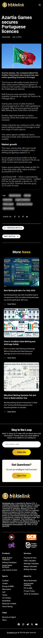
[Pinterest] (23, 216)
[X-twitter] (32, 624)
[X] (19, 216)
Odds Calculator (30, 561)
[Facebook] (15, 216)
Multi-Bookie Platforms (7, 559)
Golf (3, 592)
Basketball (6, 601)
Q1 (28, 152)
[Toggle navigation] (34, 5)
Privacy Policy (29, 591)
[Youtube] (36, 624)
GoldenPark (8, 200)
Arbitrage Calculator (31, 564)
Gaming (27, 195)
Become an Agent (9, 617)
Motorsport (6, 589)
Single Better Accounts (7, 566)
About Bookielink (30, 581)
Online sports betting (24, 204)
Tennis (4, 595)
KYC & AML (28, 588)
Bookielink (6, 37)
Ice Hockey (6, 598)
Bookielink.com (12, 632)
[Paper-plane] (27, 624)
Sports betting (8, 208)
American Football (9, 604)
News (4, 620)
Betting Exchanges (9, 562)
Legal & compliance (22, 200)
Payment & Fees (30, 558)
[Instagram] (23, 624)
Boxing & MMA (8, 586)
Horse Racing (7, 606)
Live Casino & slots (9, 570)
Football (5, 581)
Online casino (8, 204)
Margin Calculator (30, 566)
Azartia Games (15, 195)
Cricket (5, 583)
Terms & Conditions (31, 594)
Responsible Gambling (29, 584)
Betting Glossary (30, 569)
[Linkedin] (27, 216)
